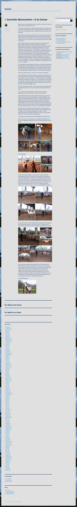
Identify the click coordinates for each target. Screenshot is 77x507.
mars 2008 (8, 422)
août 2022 (7, 368)
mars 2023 (8, 362)
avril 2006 (8, 451)
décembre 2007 (9, 426)
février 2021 (8, 389)
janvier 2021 (8, 390)
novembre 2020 (9, 393)
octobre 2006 (8, 443)
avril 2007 (7, 436)
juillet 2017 (8, 401)
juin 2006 (7, 448)
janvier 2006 (8, 455)
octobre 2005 (8, 458)
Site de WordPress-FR (10, 493)
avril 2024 (7, 348)
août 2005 (7, 461)
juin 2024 (7, 345)
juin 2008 (7, 418)
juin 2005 (7, 463)
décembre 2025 (9, 328)
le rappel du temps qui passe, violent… (63, 42)
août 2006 (8, 446)
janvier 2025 (8, 336)
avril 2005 (7, 466)
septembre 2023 (9, 354)
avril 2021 (7, 387)
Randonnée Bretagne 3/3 (61, 38)
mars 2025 (8, 335)
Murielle (6, 27)
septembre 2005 (9, 460)
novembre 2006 (9, 442)
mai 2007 (7, 435)
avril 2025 (7, 334)
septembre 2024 (9, 341)
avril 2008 (7, 421)
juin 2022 (7, 370)
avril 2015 (7, 407)
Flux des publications (10, 491)
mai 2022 (7, 372)
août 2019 (7, 398)
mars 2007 (8, 437)
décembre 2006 (9, 441)
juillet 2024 (8, 344)
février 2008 (8, 423)
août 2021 (7, 382)
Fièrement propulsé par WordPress (15, 501)
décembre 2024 (9, 338)
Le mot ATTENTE (65, 56)
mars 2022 (8, 374)
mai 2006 (7, 450)
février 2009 (8, 413)
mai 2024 (7, 346)
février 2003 (8, 468)
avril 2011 (7, 408)
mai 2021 (7, 385)
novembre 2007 (9, 427)
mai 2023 (7, 359)
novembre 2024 (9, 339)
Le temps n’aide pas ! (66, 54)
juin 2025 (7, 333)
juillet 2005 (8, 462)
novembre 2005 (9, 457)
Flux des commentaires (10, 492)
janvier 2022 (8, 377)
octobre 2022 (8, 365)
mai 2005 (7, 465)
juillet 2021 (8, 383)
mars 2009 (8, 412)
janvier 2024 (8, 351)
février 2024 (8, 350)
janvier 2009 (8, 414)
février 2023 (8, 363)
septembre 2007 (9, 429)
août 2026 (8, 326)
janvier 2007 (8, 440)
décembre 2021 (8, 378)
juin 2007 (7, 433)
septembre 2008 (9, 417)
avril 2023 (7, 360)
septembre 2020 (9, 394)
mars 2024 (8, 349)
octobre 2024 (8, 340)
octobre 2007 (8, 428)
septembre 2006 (9, 445)
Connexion (8, 490)
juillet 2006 (8, 447)
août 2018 (7, 399)
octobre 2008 (8, 416)
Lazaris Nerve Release (60, 43)
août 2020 (7, 396)
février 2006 (8, 453)
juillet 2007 (8, 432)
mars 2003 (8, 467)
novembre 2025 (9, 329)
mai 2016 (7, 404)
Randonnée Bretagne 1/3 (61, 40)
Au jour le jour (7, 30)
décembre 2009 (9, 409)
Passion (8, 9)
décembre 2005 (9, 456)
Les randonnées (9, 480)
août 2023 (7, 355)
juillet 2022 (8, 369)
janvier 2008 (8, 424)
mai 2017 (7, 402)
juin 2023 (7, 358)
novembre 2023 (9, 353)
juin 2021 (7, 384)
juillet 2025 (8, 331)
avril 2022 (7, 373)
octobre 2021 (8, 379)
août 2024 (7, 343)
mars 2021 (8, 388)
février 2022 (8, 375)
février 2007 (8, 438)
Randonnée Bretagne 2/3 (61, 39)
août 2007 (7, 431)
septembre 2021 (9, 380)
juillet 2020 (8, 397)
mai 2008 (7, 419)
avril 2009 (8, 411)
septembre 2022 (9, 367)
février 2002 (8, 470)
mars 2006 (8, 452)
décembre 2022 (9, 364)
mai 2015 (7, 406)
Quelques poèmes (9, 481)
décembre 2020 (9, 392)
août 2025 (7, 330)
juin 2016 (7, 403)
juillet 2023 (8, 356)
